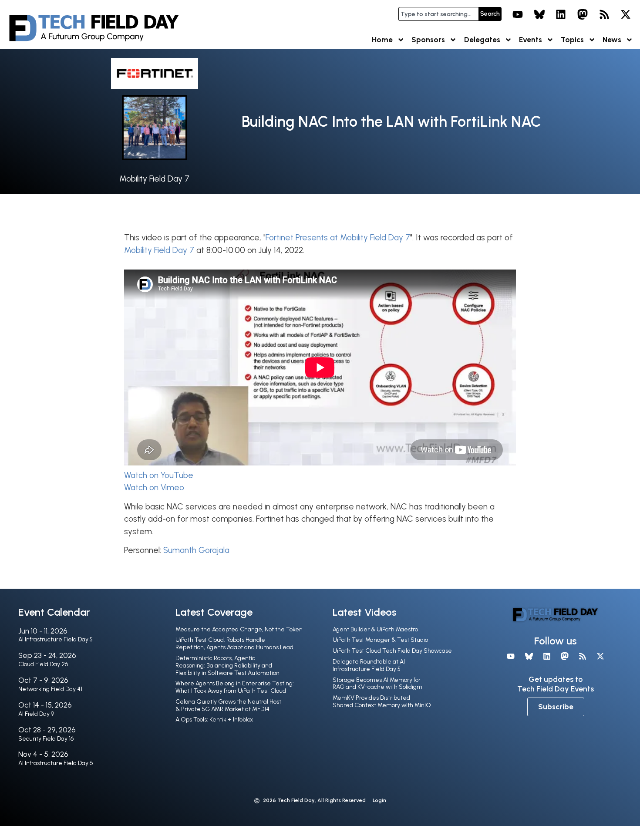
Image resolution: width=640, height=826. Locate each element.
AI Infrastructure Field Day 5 (55, 639)
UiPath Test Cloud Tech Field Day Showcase (392, 650)
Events (530, 39)
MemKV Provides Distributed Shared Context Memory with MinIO (382, 701)
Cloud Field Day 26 (43, 664)
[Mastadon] (582, 14)
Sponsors (428, 39)
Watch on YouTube (158, 475)
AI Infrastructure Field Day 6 (55, 763)
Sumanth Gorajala (196, 550)
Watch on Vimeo (154, 487)
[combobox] (438, 14)
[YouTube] (517, 14)
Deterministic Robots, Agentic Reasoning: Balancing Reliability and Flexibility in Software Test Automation (227, 665)
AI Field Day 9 (36, 714)
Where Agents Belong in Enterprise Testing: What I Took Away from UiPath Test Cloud (234, 687)
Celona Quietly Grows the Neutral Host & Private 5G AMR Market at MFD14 (228, 705)
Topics (572, 39)
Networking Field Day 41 (50, 689)
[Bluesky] (539, 14)
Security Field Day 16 (46, 738)
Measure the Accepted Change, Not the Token (239, 629)
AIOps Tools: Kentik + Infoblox (214, 719)
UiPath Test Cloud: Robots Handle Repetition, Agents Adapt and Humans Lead (234, 643)
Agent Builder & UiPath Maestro (375, 629)
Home (382, 39)
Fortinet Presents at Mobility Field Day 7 (338, 238)
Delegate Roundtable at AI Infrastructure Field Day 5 (369, 665)
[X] (625, 14)
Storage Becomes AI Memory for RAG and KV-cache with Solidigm (377, 683)
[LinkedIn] (561, 14)
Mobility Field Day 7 (154, 179)
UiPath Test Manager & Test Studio (380, 640)
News (612, 39)
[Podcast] (604, 14)
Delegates (482, 39)
